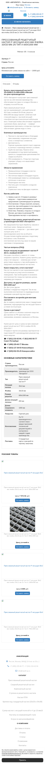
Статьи (22, 737)
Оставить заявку (32, 7)
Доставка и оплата (22, 728)
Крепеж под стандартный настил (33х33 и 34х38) (22, 702)
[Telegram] (25, 15)
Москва (27, 5)
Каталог (8, 28)
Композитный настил (22, 689)
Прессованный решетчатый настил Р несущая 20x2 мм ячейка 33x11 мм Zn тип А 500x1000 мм (22, 488)
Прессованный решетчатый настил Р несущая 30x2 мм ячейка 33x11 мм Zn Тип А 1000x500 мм (22, 581)
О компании (22, 741)
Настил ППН (22, 697)
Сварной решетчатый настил (22, 685)
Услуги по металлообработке (22, 719)
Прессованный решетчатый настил (26, 28)
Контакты (22, 745)
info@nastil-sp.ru (15, 7)
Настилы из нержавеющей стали (22, 715)
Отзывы (22, 733)
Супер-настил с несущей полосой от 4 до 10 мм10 (22, 710)
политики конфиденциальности (11, 753)
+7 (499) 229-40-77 (36, 14)
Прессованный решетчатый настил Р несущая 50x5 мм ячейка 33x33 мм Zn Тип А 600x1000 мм (22, 535)
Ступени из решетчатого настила (22, 693)
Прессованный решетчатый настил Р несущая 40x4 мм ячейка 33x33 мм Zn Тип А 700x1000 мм (22, 628)
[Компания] (22, 11)
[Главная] (2, 28)
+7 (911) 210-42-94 (36, 16)
